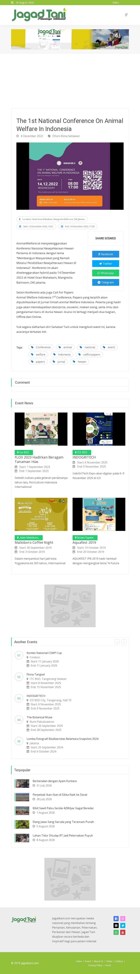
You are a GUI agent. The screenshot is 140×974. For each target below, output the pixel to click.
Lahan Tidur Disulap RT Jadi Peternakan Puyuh (63, 835)
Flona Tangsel (36, 674)
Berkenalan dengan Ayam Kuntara (55, 781)
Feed (108, 965)
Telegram (107, 282)
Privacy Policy (95, 965)
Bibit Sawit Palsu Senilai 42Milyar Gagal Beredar (63, 808)
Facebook (107, 254)
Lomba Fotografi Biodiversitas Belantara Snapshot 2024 (62, 739)
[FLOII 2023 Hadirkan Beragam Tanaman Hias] (41, 429)
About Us (98, 961)
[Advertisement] (70, 79)
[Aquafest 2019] (99, 514)
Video (109, 961)
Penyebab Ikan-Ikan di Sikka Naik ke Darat (60, 795)
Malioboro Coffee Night (34, 542)
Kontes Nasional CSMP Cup (44, 653)
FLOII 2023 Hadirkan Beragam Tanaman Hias (39, 459)
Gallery (119, 961)
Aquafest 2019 (84, 542)
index (116, 2)
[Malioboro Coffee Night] (41, 514)
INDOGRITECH (84, 457)
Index (79, 961)
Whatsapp (107, 273)
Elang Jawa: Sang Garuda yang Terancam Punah (63, 822)
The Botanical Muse (39, 717)
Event (88, 961)
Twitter (107, 263)
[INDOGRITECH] (99, 429)
